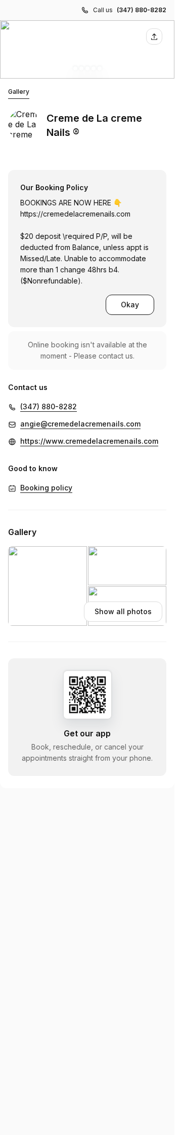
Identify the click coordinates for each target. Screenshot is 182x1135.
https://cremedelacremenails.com (75, 213)
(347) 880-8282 (141, 10)
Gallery (18, 91)
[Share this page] (154, 36)
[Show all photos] (87, 49)
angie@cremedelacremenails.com (80, 423)
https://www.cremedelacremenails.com (89, 441)
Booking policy (46, 487)
